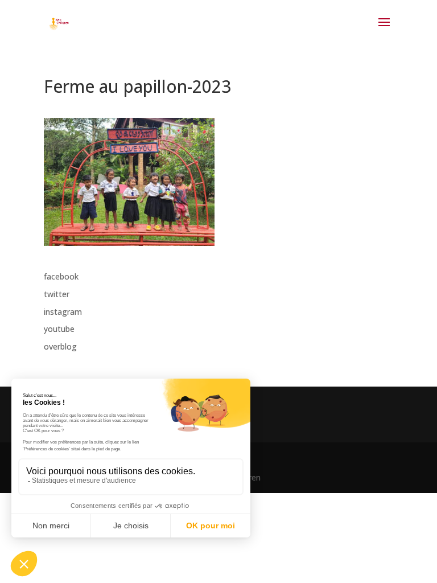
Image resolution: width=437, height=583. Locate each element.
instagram (63, 311)
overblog (60, 346)
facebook (61, 276)
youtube (59, 328)
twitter (56, 294)
